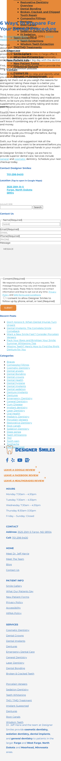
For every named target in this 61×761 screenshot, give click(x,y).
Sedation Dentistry (18, 428)
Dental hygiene (16, 383)
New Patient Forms (26, 63)
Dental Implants (16, 386)
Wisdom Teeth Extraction (37, 44)
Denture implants (17, 392)
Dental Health (15, 380)
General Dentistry (19, 39)
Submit (8, 308)
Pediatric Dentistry (18, 416)
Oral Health (13, 413)
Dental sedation (16, 389)
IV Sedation (28, 34)
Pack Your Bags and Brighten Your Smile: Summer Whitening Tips (31, 342)
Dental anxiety (15, 370)
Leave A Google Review (19, 470)
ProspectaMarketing (16, 36)
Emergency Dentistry (19, 398)
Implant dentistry (17, 407)
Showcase (13, 50)
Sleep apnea (14, 431)
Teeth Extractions (31, 40)
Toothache (13, 444)
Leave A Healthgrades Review (24, 480)
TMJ (9, 438)
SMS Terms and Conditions (27, 295)
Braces (11, 361)
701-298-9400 (15, 174)
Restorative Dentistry (19, 422)
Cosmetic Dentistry (18, 367)
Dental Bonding (30, 8)
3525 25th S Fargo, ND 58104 (35, 531)
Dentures (12, 395)
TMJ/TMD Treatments (28, 47)
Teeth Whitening (17, 434)
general (4, 158)
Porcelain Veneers (17, 419)
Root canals (14, 425)
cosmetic (20, 158)
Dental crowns (15, 377)
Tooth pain (13, 441)
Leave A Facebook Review (21, 475)
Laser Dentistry (16, 410)
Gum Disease (15, 404)
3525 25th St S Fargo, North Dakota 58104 (19, 189)
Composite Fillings (33, 18)
